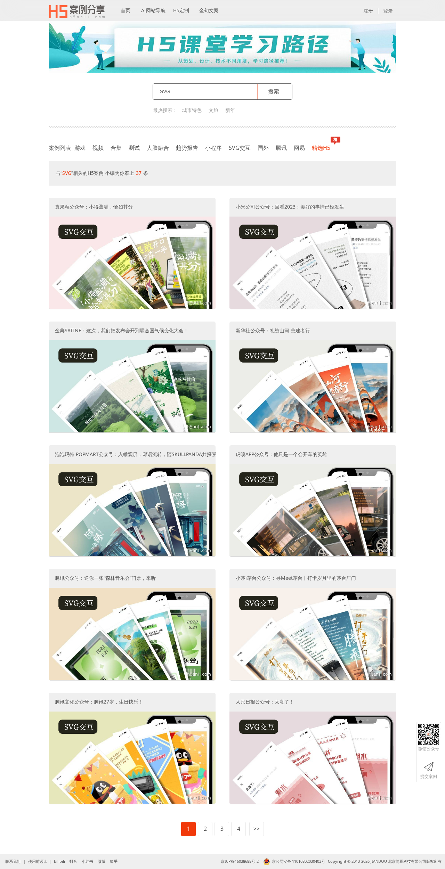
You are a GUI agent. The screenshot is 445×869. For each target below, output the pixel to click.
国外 (263, 148)
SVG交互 (240, 148)
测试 (134, 148)
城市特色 (192, 110)
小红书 (87, 861)
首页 (125, 10)
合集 (116, 148)
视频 (98, 148)
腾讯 (281, 148)
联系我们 (13, 861)
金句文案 (209, 10)
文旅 (213, 110)
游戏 (80, 148)
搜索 (273, 91)
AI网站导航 (153, 10)
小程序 (213, 148)
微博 (101, 861)
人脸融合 (158, 148)
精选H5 (321, 148)
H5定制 (181, 10)
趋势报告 (187, 148)
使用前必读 (37, 861)
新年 (230, 110)
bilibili (59, 861)
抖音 (73, 861)
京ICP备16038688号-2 (240, 861)
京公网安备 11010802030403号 (298, 861)
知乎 (114, 861)
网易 (299, 148)
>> (256, 829)
